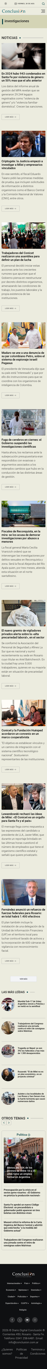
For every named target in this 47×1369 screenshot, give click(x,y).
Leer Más (9, 117)
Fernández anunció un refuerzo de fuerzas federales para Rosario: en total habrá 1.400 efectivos (23, 913)
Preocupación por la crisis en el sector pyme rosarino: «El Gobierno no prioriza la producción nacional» (22, 1192)
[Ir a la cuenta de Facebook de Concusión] (12, 1320)
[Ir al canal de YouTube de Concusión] (27, 1320)
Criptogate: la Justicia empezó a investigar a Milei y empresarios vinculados (22, 165)
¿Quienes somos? (7, 1351)
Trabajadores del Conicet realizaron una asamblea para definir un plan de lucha (21, 256)
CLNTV (24, 1303)
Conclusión (35, 1330)
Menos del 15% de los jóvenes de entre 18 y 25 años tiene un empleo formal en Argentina (21, 1172)
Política (35, 1283)
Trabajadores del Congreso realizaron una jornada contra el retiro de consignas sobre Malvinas (31, 1027)
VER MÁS (23, 979)
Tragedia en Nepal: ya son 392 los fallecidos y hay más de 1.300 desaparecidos (31, 1050)
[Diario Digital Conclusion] (13, 11)
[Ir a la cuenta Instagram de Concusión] (35, 1320)
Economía (10, 1290)
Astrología (35, 1303)
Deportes (34, 1296)
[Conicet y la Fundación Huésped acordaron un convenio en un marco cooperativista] (23, 713)
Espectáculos (11, 1303)
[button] (4, 1122)
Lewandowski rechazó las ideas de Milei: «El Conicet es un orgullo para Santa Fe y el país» (23, 817)
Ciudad (11, 1296)
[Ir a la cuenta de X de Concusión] (20, 1320)
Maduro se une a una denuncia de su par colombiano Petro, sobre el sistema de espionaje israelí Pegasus (23, 358)
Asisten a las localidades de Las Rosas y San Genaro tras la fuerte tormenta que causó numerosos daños (31, 1098)
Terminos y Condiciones (37, 1351)
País (26, 1283)
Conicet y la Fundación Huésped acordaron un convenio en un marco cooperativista (22, 734)
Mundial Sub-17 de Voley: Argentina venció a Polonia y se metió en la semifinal (31, 1004)
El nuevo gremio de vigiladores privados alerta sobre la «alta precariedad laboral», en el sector (23, 634)
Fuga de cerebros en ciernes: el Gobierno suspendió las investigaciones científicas (22, 443)
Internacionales (13, 1283)
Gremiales (35, 1290)
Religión (23, 1310)
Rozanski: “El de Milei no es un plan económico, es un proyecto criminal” (30, 1074)
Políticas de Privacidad (21, 1353)
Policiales (22, 1296)
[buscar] (43, 4)
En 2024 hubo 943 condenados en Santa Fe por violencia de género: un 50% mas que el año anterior (23, 77)
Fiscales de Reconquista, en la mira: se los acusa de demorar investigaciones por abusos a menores (21, 536)
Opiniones (22, 1290)
